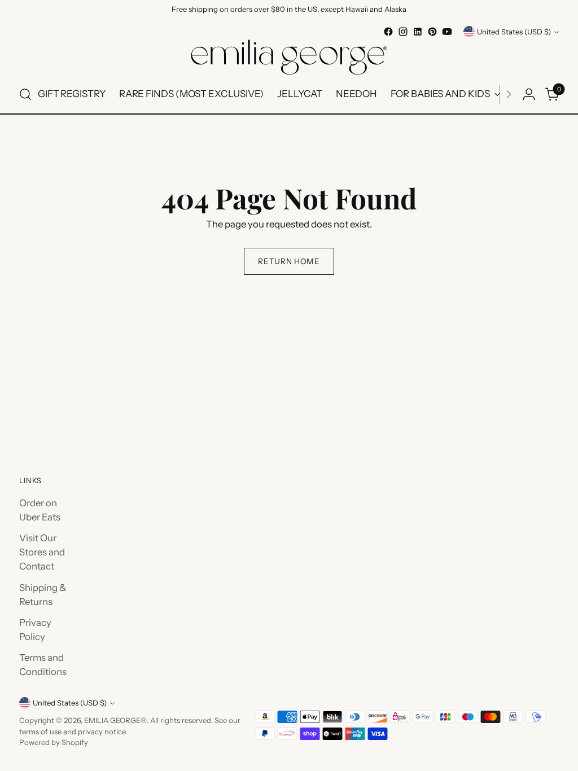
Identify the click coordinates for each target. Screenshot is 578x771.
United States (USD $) (514, 31)
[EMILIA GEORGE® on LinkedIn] (418, 32)
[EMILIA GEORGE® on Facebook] (388, 32)
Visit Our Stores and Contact (42, 552)
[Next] (508, 94)
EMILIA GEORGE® (115, 720)
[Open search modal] (25, 94)
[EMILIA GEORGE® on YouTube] (447, 32)
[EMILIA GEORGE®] (289, 57)
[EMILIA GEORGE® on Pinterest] (432, 32)
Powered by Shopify (53, 742)
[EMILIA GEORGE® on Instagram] (403, 32)
